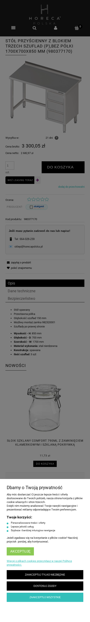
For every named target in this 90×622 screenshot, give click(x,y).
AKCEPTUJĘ (20, 551)
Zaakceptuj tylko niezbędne (45, 574)
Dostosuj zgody (45, 586)
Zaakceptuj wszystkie (45, 597)
